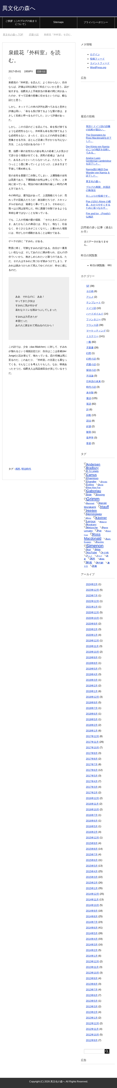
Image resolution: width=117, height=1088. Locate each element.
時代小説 (91, 387)
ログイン (95, 54)
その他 (90, 291)
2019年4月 (92, 674)
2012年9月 (92, 1040)
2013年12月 (92, 961)
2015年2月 (92, 882)
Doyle (100, 485)
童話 (88, 398)
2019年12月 (92, 640)
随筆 (88, 432)
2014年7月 (92, 922)
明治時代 (26, 469)
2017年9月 (92, 753)
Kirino (88, 518)
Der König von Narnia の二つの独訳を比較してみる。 (98, 149)
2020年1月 (92, 635)
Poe (99, 530)
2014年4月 (92, 939)
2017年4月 (92, 781)
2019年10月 (92, 652)
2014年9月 (92, 911)
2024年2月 (92, 584)
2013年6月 (92, 995)
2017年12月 (92, 736)
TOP (13, 34)
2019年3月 (92, 680)
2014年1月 (92, 956)
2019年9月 (92, 657)
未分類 (90, 392)
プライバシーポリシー (96, 22)
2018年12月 (92, 697)
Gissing (100, 494)
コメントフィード (100, 63)
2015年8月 (92, 849)
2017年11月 (92, 742)
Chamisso (92, 478)
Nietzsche (92, 527)
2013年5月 (92, 1001)
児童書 (90, 347)
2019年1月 (92, 691)
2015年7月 (92, 854)
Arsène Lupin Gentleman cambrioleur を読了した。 (98, 161)
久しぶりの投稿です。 (98, 196)
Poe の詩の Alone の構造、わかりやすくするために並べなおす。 (98, 204)
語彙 (94, 566)
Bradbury (92, 468)
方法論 (90, 375)
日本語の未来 (93, 381)
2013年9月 (92, 978)
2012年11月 (92, 1029)
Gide (89, 494)
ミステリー (92, 336)
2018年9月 (92, 702)
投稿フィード (97, 59)
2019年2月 (92, 685)
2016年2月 (92, 832)
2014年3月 (92, 944)
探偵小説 (91, 370)
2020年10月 (92, 618)
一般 (88, 342)
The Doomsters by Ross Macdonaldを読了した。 (99, 138)
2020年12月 (92, 612)
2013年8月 (92, 984)
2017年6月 (92, 770)
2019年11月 (92, 646)
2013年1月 (92, 1017)
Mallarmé (103, 522)
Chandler (91, 481)
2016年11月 (92, 804)
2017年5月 (92, 775)
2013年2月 (92, 1012)
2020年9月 (92, 623)
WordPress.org (98, 67)
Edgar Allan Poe (93, 487)
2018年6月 (92, 714)
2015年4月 (92, 871)
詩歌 (88, 415)
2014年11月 (92, 899)
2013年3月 (92, 1006)
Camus (91, 475)
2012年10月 (92, 1034)
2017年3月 (92, 787)
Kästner (101, 518)
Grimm (92, 498)
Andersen (93, 464)
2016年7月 (92, 815)
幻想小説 (91, 359)
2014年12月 (92, 894)
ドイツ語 (91, 308)
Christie (104, 482)
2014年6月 (92, 927)
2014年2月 (92, 950)
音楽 (88, 443)
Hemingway (94, 514)
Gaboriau (93, 491)
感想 (17, 469)
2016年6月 (92, 820)
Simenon (94, 545)
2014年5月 (92, 933)
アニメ (90, 297)
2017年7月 (92, 764)
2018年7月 (92, 708)
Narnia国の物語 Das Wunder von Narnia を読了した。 (98, 172)
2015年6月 (92, 860)
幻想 (88, 353)
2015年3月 (92, 877)
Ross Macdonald (92, 536)
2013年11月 (92, 967)
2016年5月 (92, 826)
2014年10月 (92, 905)
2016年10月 (92, 809)
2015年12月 (92, 837)
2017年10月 (92, 747)
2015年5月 (92, 865)
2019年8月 (92, 663)
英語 (88, 404)
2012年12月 (92, 1023)
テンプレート (93, 302)
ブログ (99, 556)
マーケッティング (96, 330)
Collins (90, 484)
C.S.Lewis (92, 471)
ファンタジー (93, 319)
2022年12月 (92, 601)
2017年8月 (92, 759)
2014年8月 (92, 916)
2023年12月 (92, 590)
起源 (88, 426)
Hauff (104, 507)
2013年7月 (92, 989)
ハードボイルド (94, 314)
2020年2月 (92, 629)
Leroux (91, 521)
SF (87, 286)
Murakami (91, 524)
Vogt (88, 549)
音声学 (90, 437)
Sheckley (100, 542)
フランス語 (92, 325)
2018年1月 (92, 730)
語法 (88, 420)
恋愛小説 (41, 71)
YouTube (91, 552)
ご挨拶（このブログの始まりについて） (21, 22)
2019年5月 (92, 668)
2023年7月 (92, 595)
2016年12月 (92, 798)
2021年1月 (92, 607)
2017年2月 (92, 792)
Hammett (90, 503)
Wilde (98, 549)
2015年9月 (92, 843)
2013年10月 (92, 972)
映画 (89, 562)
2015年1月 (92, 888)
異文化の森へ (18, 8)
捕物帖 (102, 559)
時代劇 (99, 562)
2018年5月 (92, 719)
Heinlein (91, 510)
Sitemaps (58, 22)
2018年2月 (92, 725)
